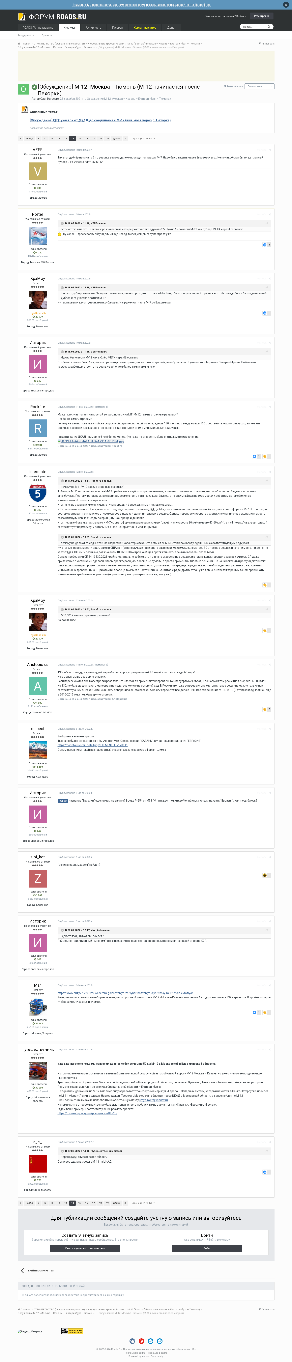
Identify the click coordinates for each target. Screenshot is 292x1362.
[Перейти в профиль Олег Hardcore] (23, 89)
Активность (93, 27)
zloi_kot (37, 857)
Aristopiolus (37, 664)
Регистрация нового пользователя (85, 1248)
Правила (47, 35)
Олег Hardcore (49, 98)
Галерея (117, 27)
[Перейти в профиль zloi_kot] (38, 879)
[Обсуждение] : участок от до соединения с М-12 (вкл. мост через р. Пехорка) (100, 120)
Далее (116, 138)
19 (107, 138)
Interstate (37, 471)
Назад (29, 138)
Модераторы (26, 35)
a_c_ (37, 1142)
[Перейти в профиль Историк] (38, 364)
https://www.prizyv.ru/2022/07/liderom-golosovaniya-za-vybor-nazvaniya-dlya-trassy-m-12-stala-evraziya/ (125, 993)
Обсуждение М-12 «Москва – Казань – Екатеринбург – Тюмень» (129, 98)
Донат (171, 27)
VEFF (38, 149)
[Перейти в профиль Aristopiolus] (38, 686)
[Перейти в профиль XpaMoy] (38, 300)
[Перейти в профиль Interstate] (38, 493)
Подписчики (255, 86)
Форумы (69, 27)
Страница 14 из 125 (143, 138)
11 (51, 138)
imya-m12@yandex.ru (154, 1100)
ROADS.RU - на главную (38, 27)
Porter (37, 214)
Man (38, 985)
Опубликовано (75, 149)
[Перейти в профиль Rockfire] (38, 428)
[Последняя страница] (125, 138)
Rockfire (37, 406)
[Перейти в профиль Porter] (38, 236)
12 (58, 138)
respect (37, 728)
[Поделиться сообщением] (270, 149)
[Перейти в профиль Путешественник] (38, 1071)
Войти (207, 1248)
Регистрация (261, 15)
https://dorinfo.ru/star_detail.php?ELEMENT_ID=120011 (93, 745)
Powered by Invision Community (146, 1356)
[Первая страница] (20, 138)
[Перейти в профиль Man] (38, 1007)
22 (270, 86)
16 (86, 138)
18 (100, 138)
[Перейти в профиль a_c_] (38, 1164)
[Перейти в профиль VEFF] (38, 171)
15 (79, 138)
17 (93, 138)
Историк (38, 342)
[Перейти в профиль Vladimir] (24, 109)
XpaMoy (37, 278)
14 (72, 138)
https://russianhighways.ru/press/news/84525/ (87, 1113)
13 (65, 138)
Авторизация (234, 86)
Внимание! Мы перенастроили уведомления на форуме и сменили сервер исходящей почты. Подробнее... (142, 4)
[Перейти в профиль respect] (38, 750)
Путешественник (37, 1049)
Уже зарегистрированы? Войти (225, 16)
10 (45, 138)
